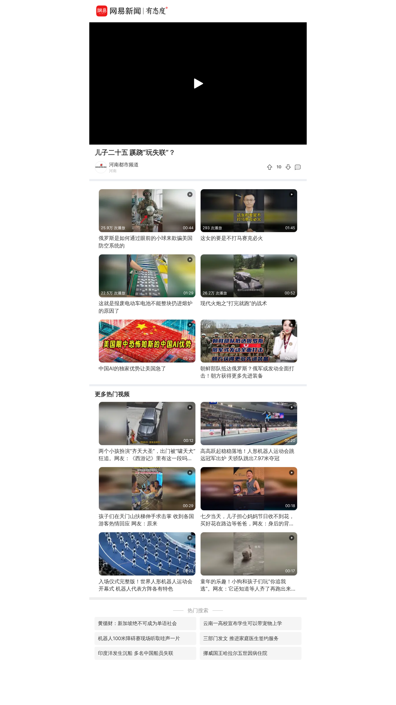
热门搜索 (198, 610)
